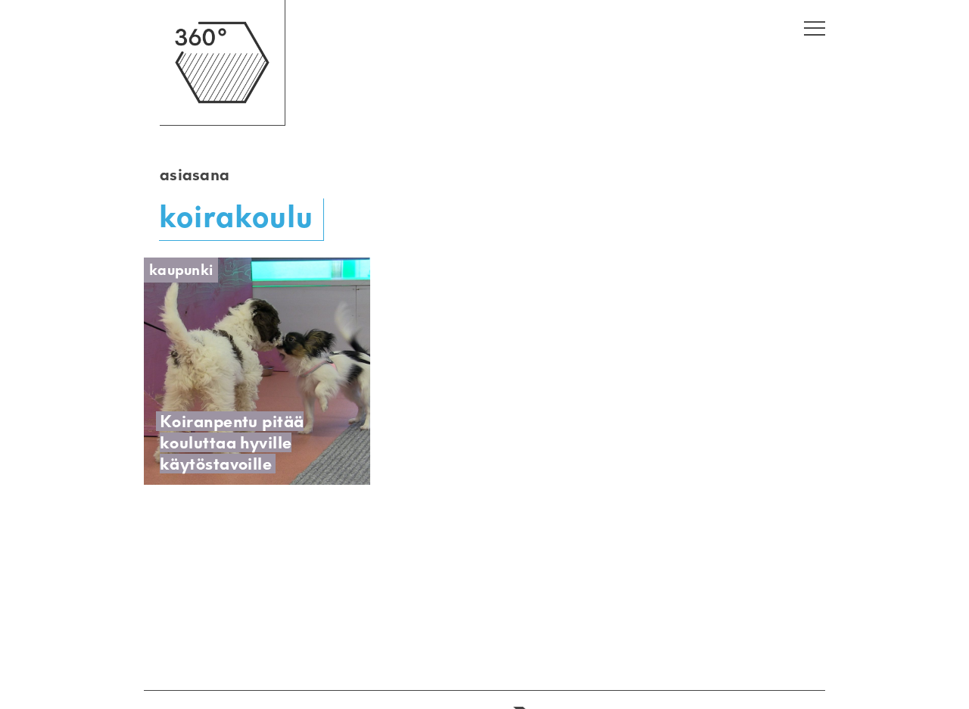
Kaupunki (181, 270)
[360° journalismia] (222, 121)
